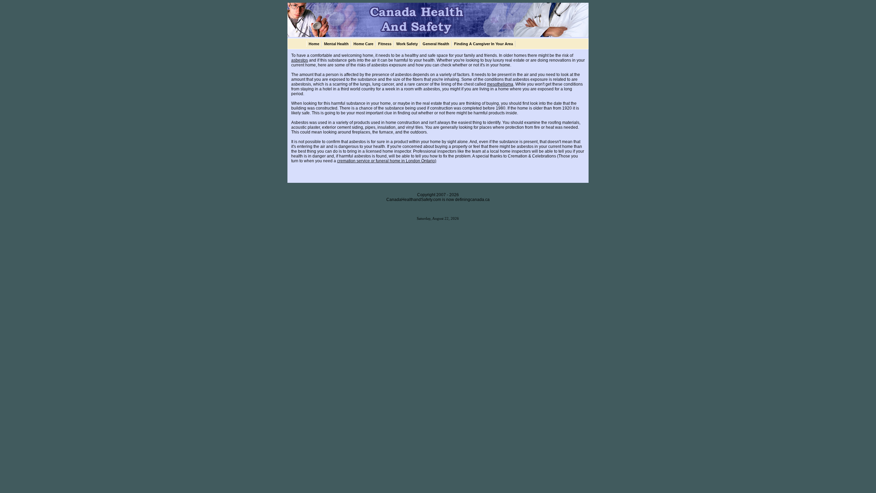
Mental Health (336, 44)
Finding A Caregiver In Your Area (483, 44)
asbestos (299, 60)
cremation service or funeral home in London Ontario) (386, 161)
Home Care (363, 44)
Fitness (384, 44)
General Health (436, 44)
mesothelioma (500, 84)
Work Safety (407, 44)
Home (314, 44)
